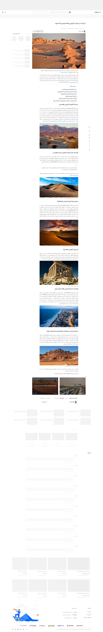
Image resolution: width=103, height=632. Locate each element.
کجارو (73, 371)
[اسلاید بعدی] (10, 40)
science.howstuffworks (64, 82)
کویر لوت (48, 156)
